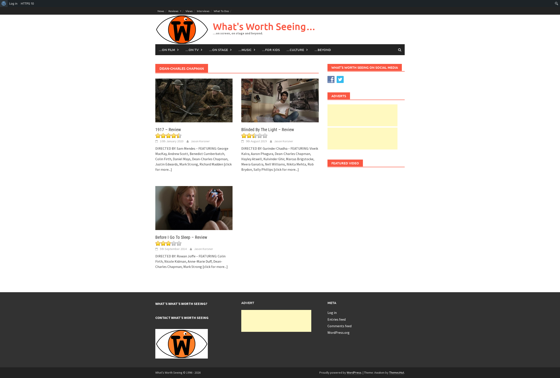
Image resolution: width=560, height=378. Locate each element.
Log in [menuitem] (13, 3)
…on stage (218, 49)
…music (245, 49)
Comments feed (339, 326)
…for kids (271, 49)
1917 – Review (168, 129)
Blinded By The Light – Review (267, 129)
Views (189, 11)
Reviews (173, 11)
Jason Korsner (200, 141)
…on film (167, 49)
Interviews (203, 11)
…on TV (192, 49)
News (161, 11)
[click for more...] (286, 169)
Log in (332, 312)
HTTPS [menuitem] (27, 3)
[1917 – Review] (194, 100)
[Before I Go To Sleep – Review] (194, 207)
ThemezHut (396, 372)
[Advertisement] (362, 115)
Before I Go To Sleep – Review (181, 237)
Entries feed (336, 319)
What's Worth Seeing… (264, 26)
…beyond (322, 49)
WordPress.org (338, 332)
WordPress (354, 372)
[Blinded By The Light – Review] (279, 100)
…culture (295, 49)
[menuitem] (4, 3)
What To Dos (221, 11)
